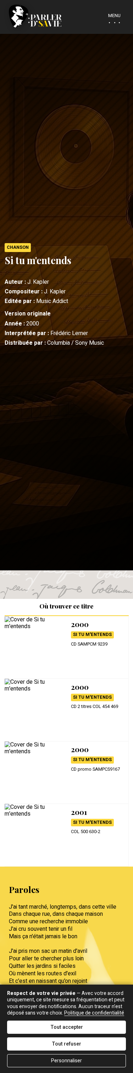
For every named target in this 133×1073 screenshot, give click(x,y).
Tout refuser (66, 1044)
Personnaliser (66, 1060)
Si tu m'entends (92, 634)
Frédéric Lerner (69, 333)
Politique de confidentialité (94, 1013)
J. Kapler (38, 282)
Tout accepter (66, 1027)
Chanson (18, 247)
